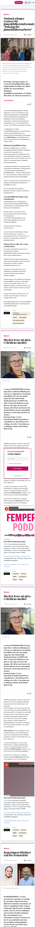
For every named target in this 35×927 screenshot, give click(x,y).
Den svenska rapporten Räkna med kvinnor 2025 (17, 556)
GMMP (6, 544)
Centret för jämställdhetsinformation (20, 313)
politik (21, 579)
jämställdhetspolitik (18, 320)
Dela (28, 104)
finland (15, 317)
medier (15, 579)
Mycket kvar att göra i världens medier (17, 341)
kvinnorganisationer (18, 323)
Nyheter (6, 14)
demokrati (16, 573)
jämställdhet (23, 317)
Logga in (29, 2)
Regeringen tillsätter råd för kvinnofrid (17, 854)
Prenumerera (19, 2)
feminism (23, 573)
